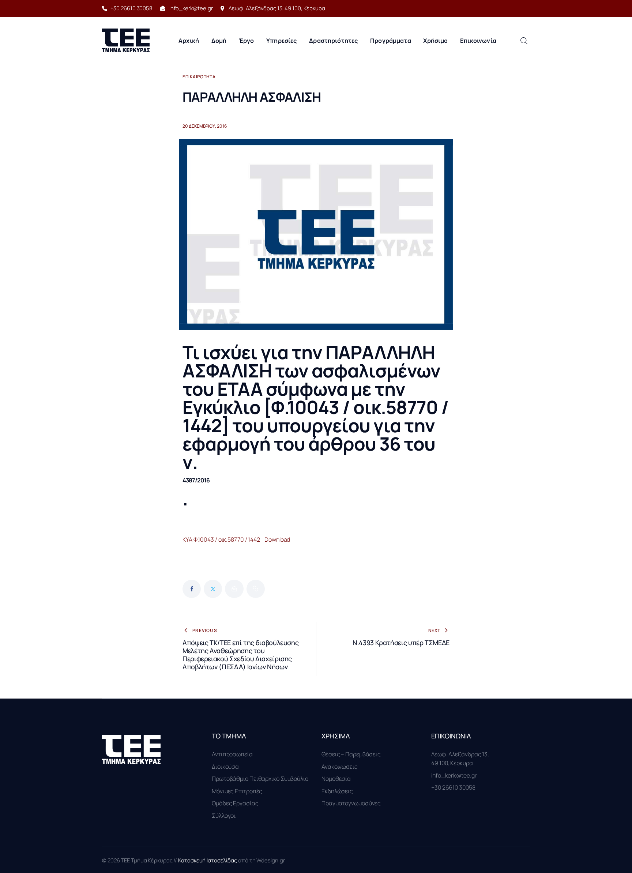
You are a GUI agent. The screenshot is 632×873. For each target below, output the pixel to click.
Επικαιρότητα (199, 76)
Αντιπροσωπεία (232, 754)
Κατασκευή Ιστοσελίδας (208, 860)
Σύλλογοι (224, 816)
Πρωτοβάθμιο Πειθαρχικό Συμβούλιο (260, 779)
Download (277, 539)
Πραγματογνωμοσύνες (351, 803)
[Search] (523, 40)
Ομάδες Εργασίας (235, 803)
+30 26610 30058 (453, 787)
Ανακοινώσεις (339, 767)
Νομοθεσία (336, 779)
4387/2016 (196, 480)
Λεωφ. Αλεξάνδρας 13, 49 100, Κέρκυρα (460, 758)
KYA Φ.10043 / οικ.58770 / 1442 (221, 539)
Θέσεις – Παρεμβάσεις (351, 754)
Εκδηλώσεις (337, 791)
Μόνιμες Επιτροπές (237, 791)
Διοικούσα (225, 767)
